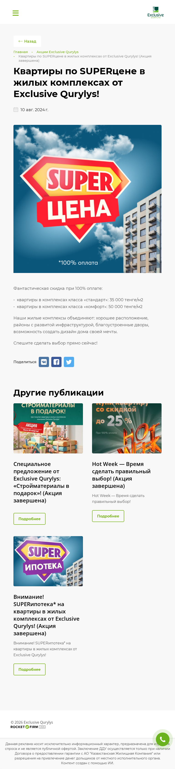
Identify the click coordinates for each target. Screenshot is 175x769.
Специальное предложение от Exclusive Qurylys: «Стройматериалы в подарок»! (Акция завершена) (41, 482)
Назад (30, 41)
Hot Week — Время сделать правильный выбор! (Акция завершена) (121, 474)
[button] (44, 362)
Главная (20, 52)
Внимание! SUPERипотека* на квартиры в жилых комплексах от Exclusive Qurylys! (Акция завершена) (46, 615)
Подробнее (29, 519)
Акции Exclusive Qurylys (57, 52)
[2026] (24, 727)
